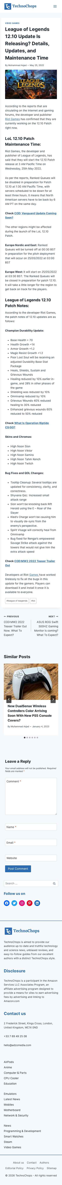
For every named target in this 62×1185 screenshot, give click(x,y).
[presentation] (31, 682)
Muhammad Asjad (17, 65)
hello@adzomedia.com (17, 1045)
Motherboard (12, 1110)
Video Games (12, 23)
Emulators (10, 1093)
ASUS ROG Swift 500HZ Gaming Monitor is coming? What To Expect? (46, 626)
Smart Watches (13, 1136)
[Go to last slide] (8, 699)
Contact (32, 1162)
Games (34, 574)
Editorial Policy (14, 1168)
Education (10, 1083)
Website (12, 858)
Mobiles (9, 1104)
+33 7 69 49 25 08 (15, 1036)
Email (11, 842)
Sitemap (52, 1168)
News (7, 1125)
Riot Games (12, 119)
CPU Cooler (11, 1078)
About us (18, 1162)
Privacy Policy (35, 1168)
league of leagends (17, 600)
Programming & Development (22, 1131)
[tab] (24, 737)
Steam (8, 1141)
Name (11, 827)
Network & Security (16, 1115)
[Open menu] (55, 6)
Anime (8, 1067)
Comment (14, 781)
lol (33, 600)
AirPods (9, 1062)
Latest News (12, 1099)
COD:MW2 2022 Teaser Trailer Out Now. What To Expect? (15, 626)
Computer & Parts (15, 1072)
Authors (44, 1162)
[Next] (53, 699)
